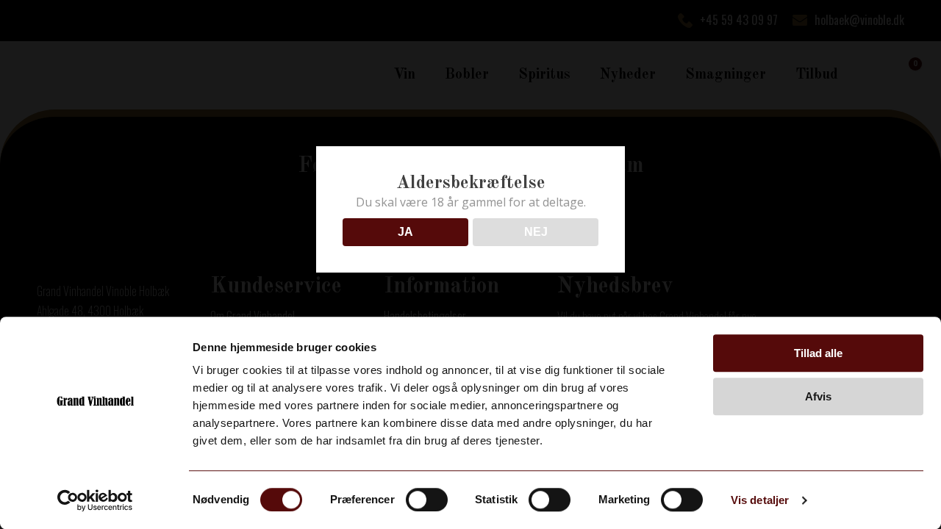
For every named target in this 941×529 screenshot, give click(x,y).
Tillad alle (818, 353)
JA (405, 232)
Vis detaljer (760, 500)
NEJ (536, 232)
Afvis (818, 396)
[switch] (427, 499)
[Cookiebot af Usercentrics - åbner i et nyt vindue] (95, 500)
